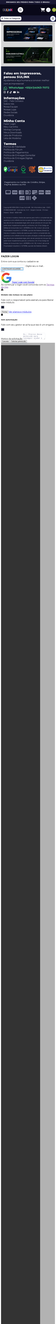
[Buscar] (20, 10)
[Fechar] (2, 307)
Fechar (4, 312)
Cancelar (5, 341)
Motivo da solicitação (11, 339)
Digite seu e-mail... (35, 266)
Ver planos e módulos (20, 312)
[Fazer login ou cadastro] (48, 10)
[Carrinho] (42, 10)
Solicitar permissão (18, 341)
